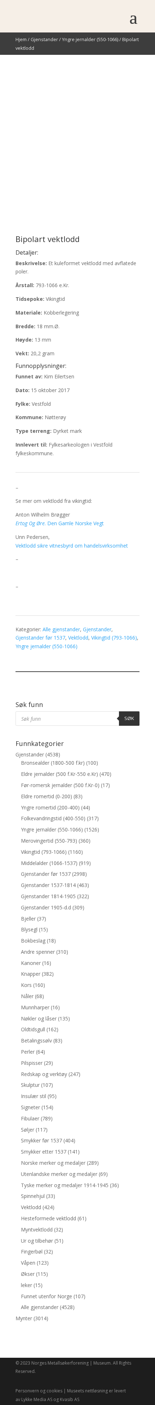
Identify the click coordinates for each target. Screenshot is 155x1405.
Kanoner (31, 963)
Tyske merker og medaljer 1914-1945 (64, 1185)
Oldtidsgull (33, 1029)
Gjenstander (44, 39)
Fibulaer (30, 1118)
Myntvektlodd (37, 1229)
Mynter (23, 1318)
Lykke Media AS (36, 1399)
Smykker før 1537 (41, 1140)
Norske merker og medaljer (53, 1162)
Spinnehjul (33, 1196)
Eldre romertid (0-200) (46, 796)
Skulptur (30, 1084)
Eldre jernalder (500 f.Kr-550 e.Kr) (59, 773)
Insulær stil (33, 1096)
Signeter (30, 1107)
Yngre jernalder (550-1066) (90, 39)
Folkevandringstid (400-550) (53, 818)
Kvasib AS (69, 1399)
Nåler (27, 996)
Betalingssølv (36, 1040)
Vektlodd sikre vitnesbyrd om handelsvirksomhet (71, 545)
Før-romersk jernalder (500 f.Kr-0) (60, 785)
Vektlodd (78, 637)
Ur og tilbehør (37, 1240)
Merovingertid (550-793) (49, 840)
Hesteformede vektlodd (48, 1218)
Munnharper (35, 1007)
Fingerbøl (32, 1251)
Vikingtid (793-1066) (114, 637)
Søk (129, 718)
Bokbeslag (33, 940)
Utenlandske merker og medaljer (59, 1174)
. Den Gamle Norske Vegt (59, 523)
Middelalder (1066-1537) (49, 863)
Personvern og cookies (38, 1391)
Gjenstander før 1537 (40, 637)
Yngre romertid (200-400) (50, 807)
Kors (26, 985)
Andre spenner (38, 951)
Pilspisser (32, 1062)
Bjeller (28, 918)
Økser (28, 1273)
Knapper (30, 973)
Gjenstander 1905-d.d (46, 907)
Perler (28, 1051)
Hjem (21, 39)
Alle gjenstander (61, 629)
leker (26, 1285)
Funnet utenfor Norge (46, 1296)
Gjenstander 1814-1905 (48, 896)
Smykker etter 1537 (43, 1151)
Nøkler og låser (39, 1018)
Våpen (28, 1262)
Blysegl (29, 929)
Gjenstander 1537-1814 (48, 885)
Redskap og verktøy (44, 1074)
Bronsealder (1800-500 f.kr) (53, 762)
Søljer (27, 1129)
